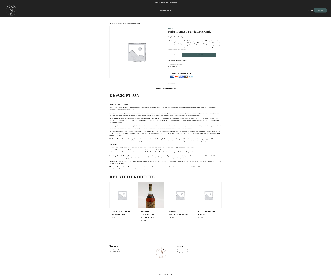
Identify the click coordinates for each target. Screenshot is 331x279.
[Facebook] (306, 10)
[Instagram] (312, 10)
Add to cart (199, 55)
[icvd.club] (11, 10)
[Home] (110, 23)
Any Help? (320, 10)
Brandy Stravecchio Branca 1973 (147, 214)
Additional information (169, 88)
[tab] (158, 88)
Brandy (171, 28)
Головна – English (165, 10)
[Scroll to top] (327, 274)
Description (158, 88)
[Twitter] (309, 10)
